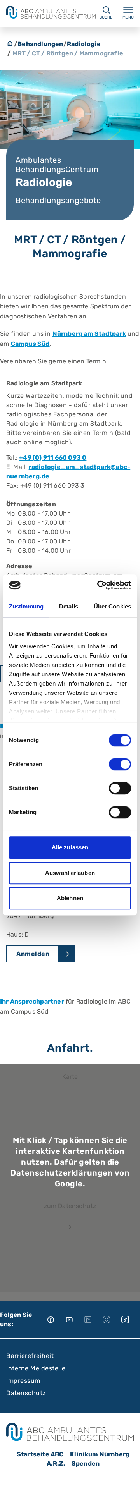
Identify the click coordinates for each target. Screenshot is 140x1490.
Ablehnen (70, 898)
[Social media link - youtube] (74, 1319)
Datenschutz (26, 1393)
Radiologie (84, 44)
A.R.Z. (56, 1463)
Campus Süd (30, 343)
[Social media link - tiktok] (130, 1319)
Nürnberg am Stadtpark (89, 333)
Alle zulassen (70, 847)
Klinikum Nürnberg (100, 1454)
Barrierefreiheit (30, 1355)
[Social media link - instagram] (112, 1319)
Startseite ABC (40, 1454)
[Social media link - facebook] (56, 1319)
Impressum (23, 1380)
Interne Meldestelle (36, 1368)
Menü (128, 17)
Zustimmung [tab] (26, 606)
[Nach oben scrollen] (126, 1477)
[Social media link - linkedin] (93, 1319)
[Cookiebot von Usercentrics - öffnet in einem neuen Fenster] (98, 585)
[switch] (120, 764)
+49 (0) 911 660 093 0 (52, 457)
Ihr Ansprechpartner (32, 1001)
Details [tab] (68, 606)
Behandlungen (40, 44)
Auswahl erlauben (70, 873)
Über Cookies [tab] (112, 606)
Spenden (86, 1463)
